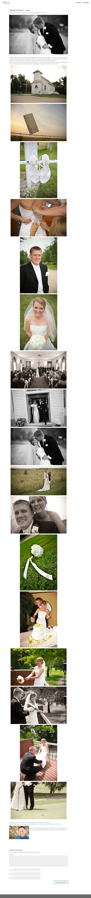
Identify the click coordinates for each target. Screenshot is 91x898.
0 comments (43, 12)
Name (11, 869)
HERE (40, 829)
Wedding (44, 828)
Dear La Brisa (21, 824)
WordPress (31, 896)
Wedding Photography (34, 12)
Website (11, 878)
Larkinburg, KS (28, 60)
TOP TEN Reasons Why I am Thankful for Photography (37, 822)
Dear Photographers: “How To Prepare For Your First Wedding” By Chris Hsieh (44, 824)
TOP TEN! (20, 822)
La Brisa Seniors (78, 2)
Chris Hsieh (22, 12)
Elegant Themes (19, 896)
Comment (11, 854)
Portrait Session (51, 828)
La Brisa (27, 12)
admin (11, 12)
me (58, 828)
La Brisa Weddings (86, 2)
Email (10, 874)
